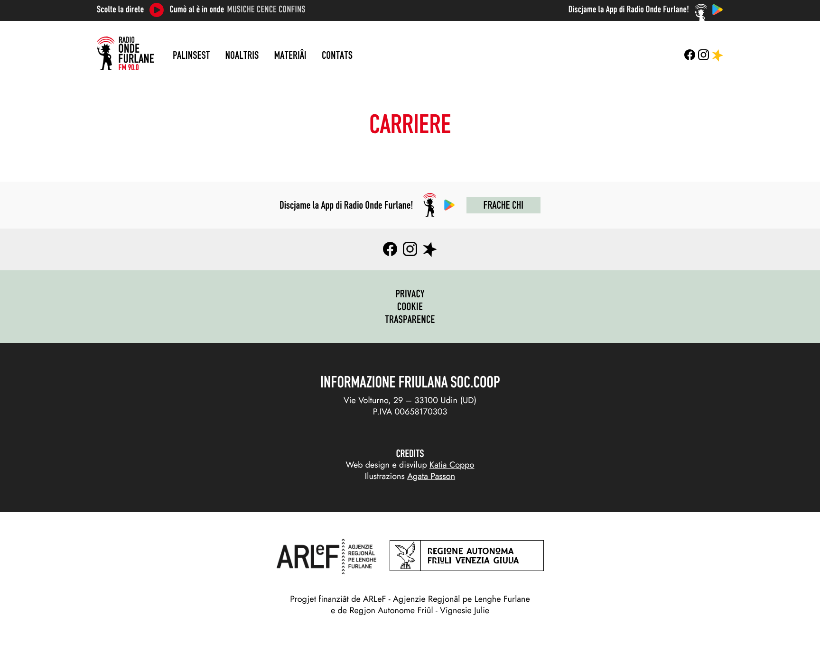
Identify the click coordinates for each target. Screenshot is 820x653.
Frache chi (503, 205)
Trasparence (410, 319)
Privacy (409, 293)
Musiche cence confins (266, 9)
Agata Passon (431, 476)
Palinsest (191, 55)
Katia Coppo (451, 465)
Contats (337, 55)
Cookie (410, 306)
